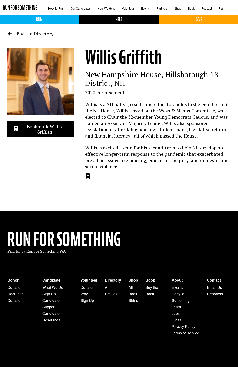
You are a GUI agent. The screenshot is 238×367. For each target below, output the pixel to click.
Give (199, 19)
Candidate (51, 280)
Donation (15, 287)
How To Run (56, 8)
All (131, 287)
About (177, 280)
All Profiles (111, 290)
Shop (177, 8)
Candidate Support (51, 304)
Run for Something (20, 8)
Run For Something (64, 239)
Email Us (214, 287)
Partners (162, 8)
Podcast (207, 8)
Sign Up (49, 293)
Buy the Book (151, 290)
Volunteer (128, 8)
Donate (86, 287)
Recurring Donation (15, 297)
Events (145, 8)
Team (176, 307)
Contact (214, 280)
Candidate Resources (51, 317)
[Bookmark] (88, 176)
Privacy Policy (183, 326)
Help (119, 19)
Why (84, 293)
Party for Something (181, 297)
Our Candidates (81, 8)
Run (39, 19)
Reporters (215, 293)
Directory (113, 280)
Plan (222, 8)
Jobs (176, 313)
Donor (13, 280)
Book (191, 8)
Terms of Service (185, 333)
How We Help (106, 8)
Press (176, 320)
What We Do (52, 287)
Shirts (133, 300)
